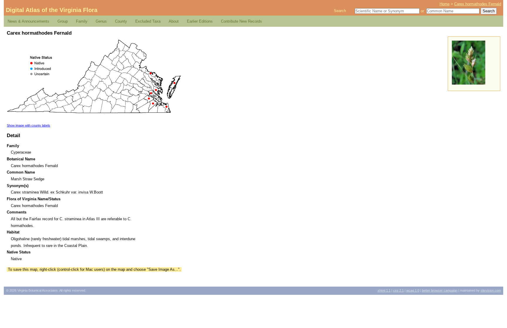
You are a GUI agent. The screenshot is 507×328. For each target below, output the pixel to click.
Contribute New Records (241, 21)
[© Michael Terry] (468, 83)
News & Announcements (28, 21)
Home (444, 4)
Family (81, 21)
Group (63, 21)
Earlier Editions (200, 21)
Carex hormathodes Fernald (477, 4)
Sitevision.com (491, 290)
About (174, 21)
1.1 (384, 290)
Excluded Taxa (147, 21)
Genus (101, 21)
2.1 (398, 290)
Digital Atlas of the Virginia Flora (51, 10)
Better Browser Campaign (439, 290)
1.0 (412, 290)
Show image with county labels (28, 125)
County (121, 21)
